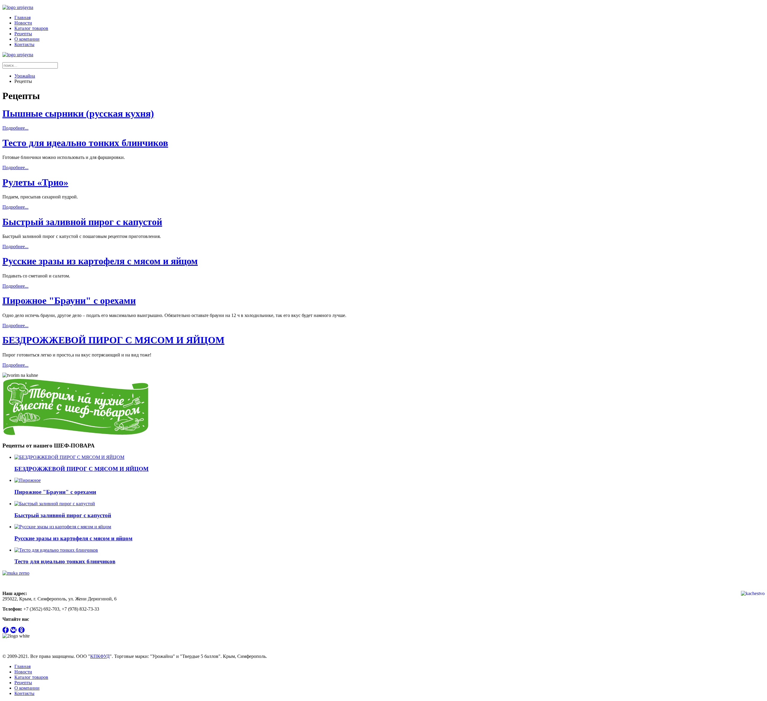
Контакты (24, 44)
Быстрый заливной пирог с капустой (82, 221)
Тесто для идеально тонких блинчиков (85, 142)
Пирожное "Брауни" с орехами (69, 300)
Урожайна (24, 75)
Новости (23, 22)
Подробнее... (15, 128)
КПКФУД (100, 656)
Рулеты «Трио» (35, 182)
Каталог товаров (31, 28)
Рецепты (23, 33)
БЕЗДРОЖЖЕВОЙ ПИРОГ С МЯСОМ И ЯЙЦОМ (113, 340)
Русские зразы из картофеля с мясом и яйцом (100, 261)
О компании (27, 39)
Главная (22, 17)
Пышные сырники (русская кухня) (78, 113)
